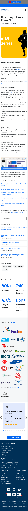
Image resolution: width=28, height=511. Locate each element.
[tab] (3, 430)
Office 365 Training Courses (8, 467)
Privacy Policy (24, 502)
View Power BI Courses (16, 212)
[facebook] (8, 490)
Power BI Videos (18, 266)
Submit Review (5, 481)
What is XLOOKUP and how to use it (11, 248)
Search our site (20, 477)
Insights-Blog (4, 477)
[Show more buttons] (25, 168)
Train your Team (20, 475)
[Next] (26, 418)
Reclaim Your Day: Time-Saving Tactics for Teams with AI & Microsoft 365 (13, 255)
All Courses (19, 474)
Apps (11, 92)
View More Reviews (14, 437)
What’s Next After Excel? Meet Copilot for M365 (12, 235)
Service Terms (4, 502)
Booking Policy (14, 502)
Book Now (3, 474)
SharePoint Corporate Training (9, 462)
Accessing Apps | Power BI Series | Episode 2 (13, 189)
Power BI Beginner (6, 446)
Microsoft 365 (4, 452)
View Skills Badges (6, 483)
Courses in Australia (21, 479)
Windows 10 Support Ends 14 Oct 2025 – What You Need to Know (14, 228)
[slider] (14, 168)
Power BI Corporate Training (9, 464)
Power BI (18, 69)
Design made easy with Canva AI (10, 242)
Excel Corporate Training (8, 466)
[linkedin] (14, 490)
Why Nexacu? (6, 280)
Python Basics (4, 456)
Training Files (4, 479)
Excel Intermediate (6, 450)
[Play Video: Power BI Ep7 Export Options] (14, 162)
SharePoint (4, 454)
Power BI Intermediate (7, 448)
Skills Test (3, 475)
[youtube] (19, 490)
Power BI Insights (7, 266)
